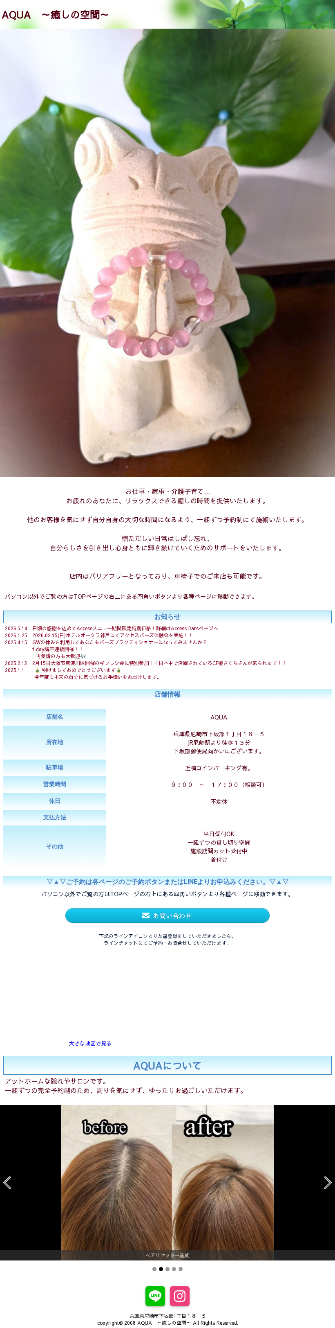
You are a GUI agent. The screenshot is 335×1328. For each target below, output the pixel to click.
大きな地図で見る (90, 1043)
